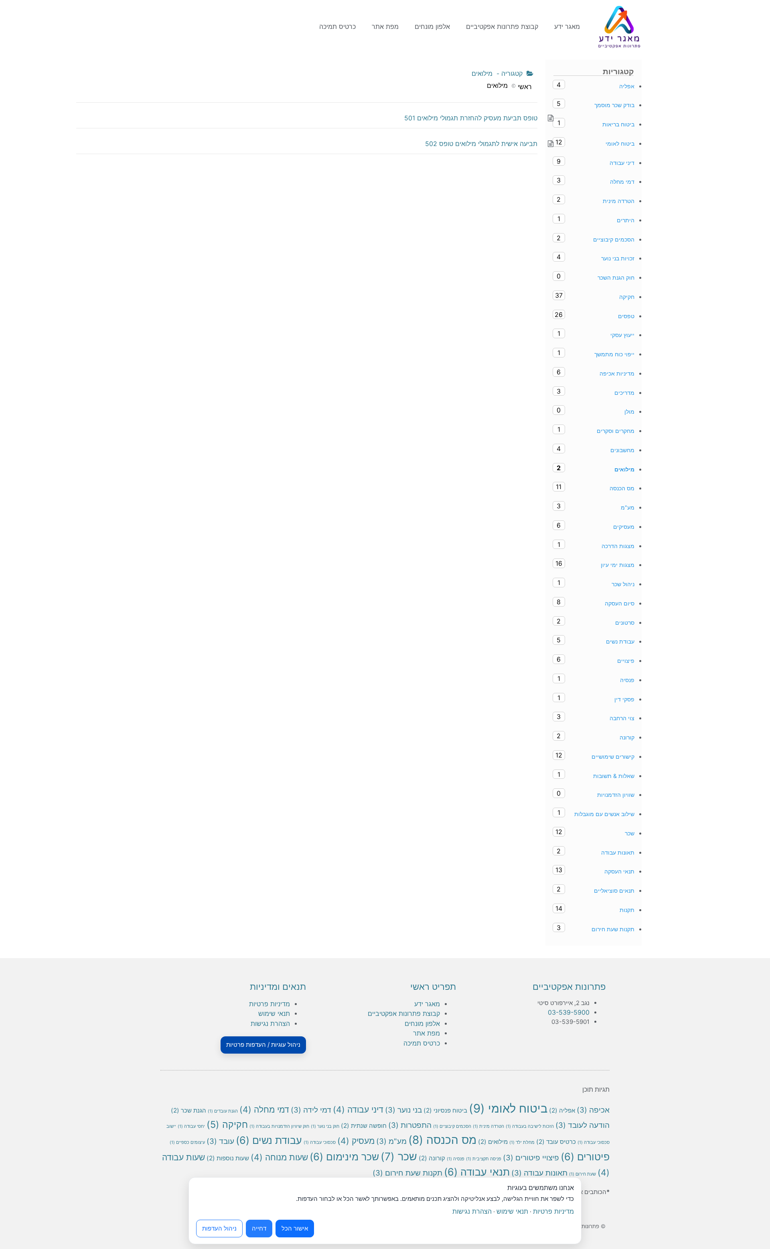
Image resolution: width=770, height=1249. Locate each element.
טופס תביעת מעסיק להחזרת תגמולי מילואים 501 (470, 118)
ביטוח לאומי (508, 1108)
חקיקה (227, 1124)
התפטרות (410, 1125)
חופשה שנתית (364, 1125)
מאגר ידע (567, 26)
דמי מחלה (264, 1109)
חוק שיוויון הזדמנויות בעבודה (279, 1126)
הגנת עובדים (223, 1111)
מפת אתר (385, 26)
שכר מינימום (344, 1156)
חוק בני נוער (325, 1126)
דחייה (259, 1228)
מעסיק (356, 1140)
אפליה (562, 1110)
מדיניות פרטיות (269, 1004)
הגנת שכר (188, 1110)
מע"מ (391, 1141)
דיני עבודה (358, 1109)
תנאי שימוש (274, 1013)
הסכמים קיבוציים (452, 1126)
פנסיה (455, 1159)
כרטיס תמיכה (337, 26)
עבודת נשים (269, 1140)
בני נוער (403, 1110)
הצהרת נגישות (270, 1024)
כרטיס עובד (556, 1141)
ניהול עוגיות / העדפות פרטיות (263, 1044)
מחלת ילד (522, 1142)
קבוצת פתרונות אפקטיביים (502, 26)
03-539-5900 (569, 1012)
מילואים (493, 1141)
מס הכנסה (442, 1140)
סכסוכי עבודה (320, 1142)
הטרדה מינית (488, 1126)
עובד (220, 1141)
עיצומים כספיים (187, 1142)
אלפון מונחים (432, 26)
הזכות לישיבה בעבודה (530, 1126)
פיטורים (585, 1156)
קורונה (432, 1158)
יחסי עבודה (191, 1126)
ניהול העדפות (219, 1228)
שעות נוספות (228, 1158)
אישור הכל (295, 1228)
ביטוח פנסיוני (445, 1110)
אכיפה (593, 1110)
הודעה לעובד (582, 1125)
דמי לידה (311, 1110)
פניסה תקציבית (483, 1159)
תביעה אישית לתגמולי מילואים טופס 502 (481, 144)
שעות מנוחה (279, 1157)
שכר (399, 1156)
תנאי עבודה (477, 1172)
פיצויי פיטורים (531, 1157)
